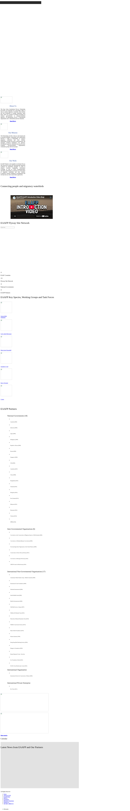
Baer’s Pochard (4, 383)
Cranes (2, 399)
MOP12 (5, 798)
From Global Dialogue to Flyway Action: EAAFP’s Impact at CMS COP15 (22, 786)
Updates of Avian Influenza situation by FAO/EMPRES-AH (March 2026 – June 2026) (26, 772)
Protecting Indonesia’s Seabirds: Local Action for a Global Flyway (20, 763)
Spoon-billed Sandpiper (4, 317)
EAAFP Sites (7, 796)
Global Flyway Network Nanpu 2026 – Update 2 (58, 786)
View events (4, 735)
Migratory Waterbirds (9, 801)
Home (5, 794)
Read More (13, 121)
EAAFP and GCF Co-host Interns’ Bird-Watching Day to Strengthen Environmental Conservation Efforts (31, 777)
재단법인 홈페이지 (9, 803)
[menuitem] (6, 809)
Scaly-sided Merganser (6, 334)
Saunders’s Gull (4, 366)
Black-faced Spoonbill (6, 350)
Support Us (6, 802)
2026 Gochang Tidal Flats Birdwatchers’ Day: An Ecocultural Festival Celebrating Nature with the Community (33, 759)
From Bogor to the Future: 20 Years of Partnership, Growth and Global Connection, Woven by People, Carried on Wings (36, 768)
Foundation (6, 799)
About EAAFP (7, 795)
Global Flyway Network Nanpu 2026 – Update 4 (15, 781)
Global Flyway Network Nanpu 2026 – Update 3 (43, 781)
